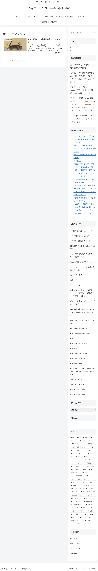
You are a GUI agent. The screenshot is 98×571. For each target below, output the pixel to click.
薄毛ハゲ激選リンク (78, 384)
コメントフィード (77, 548)
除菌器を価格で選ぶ (78, 390)
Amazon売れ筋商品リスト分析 (82, 262)
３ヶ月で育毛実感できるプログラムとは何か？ (82, 255)
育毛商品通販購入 (77, 363)
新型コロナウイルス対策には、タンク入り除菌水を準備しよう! (85, 149)
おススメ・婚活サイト (78, 275)
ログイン (73, 538)
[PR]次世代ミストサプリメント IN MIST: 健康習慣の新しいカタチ (85, 139)
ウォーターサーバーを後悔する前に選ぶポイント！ (82, 268)
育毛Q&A (77, 161)
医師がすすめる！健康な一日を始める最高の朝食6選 (82, 66)
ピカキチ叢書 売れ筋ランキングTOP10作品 (82, 302)
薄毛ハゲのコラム (77, 380)
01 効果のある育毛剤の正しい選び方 (82, 247)
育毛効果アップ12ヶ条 (78, 358)
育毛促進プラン (80, 201)
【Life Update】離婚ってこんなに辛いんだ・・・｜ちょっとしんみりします (82, 119)
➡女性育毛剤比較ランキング (85, 198)
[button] (94, 33)
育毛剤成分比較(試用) (78, 353)
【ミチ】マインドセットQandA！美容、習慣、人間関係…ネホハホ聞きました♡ (81, 90)
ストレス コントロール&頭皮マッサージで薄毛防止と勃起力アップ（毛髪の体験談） (82, 293)
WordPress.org (76, 553)
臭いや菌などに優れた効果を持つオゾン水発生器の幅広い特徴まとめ (82, 371)
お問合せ (73, 280)
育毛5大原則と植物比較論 (80, 333)
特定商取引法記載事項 (78, 328)
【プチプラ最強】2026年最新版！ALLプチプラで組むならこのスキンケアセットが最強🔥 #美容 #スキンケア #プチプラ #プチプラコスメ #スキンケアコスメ (83, 104)
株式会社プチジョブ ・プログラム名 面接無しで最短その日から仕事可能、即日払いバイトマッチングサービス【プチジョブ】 (85, 170)
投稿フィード (75, 543)
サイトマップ (75, 285)
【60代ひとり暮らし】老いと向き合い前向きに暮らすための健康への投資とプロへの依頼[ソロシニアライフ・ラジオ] (85, 210)
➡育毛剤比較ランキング (79, 236)
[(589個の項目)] (74, 440)
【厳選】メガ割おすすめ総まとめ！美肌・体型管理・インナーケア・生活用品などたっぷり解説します (82, 77)
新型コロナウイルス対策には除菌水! (82, 322)
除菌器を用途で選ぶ (78, 394)
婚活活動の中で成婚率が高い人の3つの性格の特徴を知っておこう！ (82, 312)
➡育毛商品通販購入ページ (80, 241)
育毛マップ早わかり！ (78, 343)
